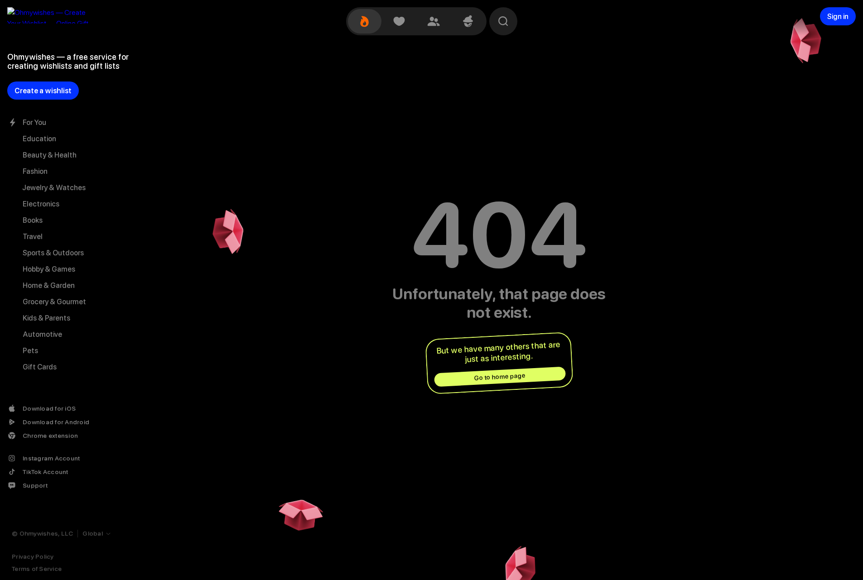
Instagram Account (51, 458)
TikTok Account (45, 471)
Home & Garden (49, 285)
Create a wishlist (43, 90)
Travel (33, 236)
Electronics (41, 204)
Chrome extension (50, 435)
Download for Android (56, 422)
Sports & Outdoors (53, 253)
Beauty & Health (50, 155)
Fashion (35, 171)
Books (33, 220)
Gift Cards (40, 367)
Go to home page (500, 377)
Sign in (838, 16)
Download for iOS (49, 408)
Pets (30, 350)
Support (35, 485)
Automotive (42, 334)
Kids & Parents (46, 318)
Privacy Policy (33, 556)
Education (39, 138)
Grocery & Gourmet (54, 301)
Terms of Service (37, 568)
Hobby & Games (49, 269)
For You (34, 122)
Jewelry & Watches (54, 187)
